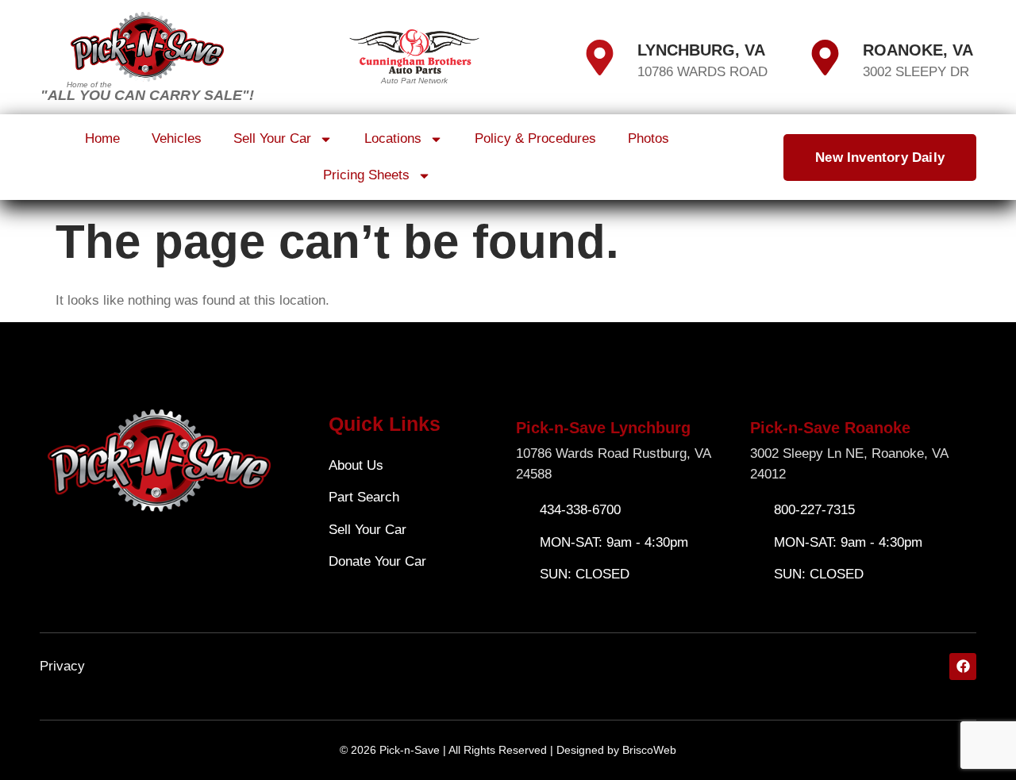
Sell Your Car (272, 138)
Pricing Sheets (366, 175)
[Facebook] (962, 666)
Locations (392, 138)
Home (102, 138)
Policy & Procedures (535, 138)
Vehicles (177, 138)
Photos (648, 138)
